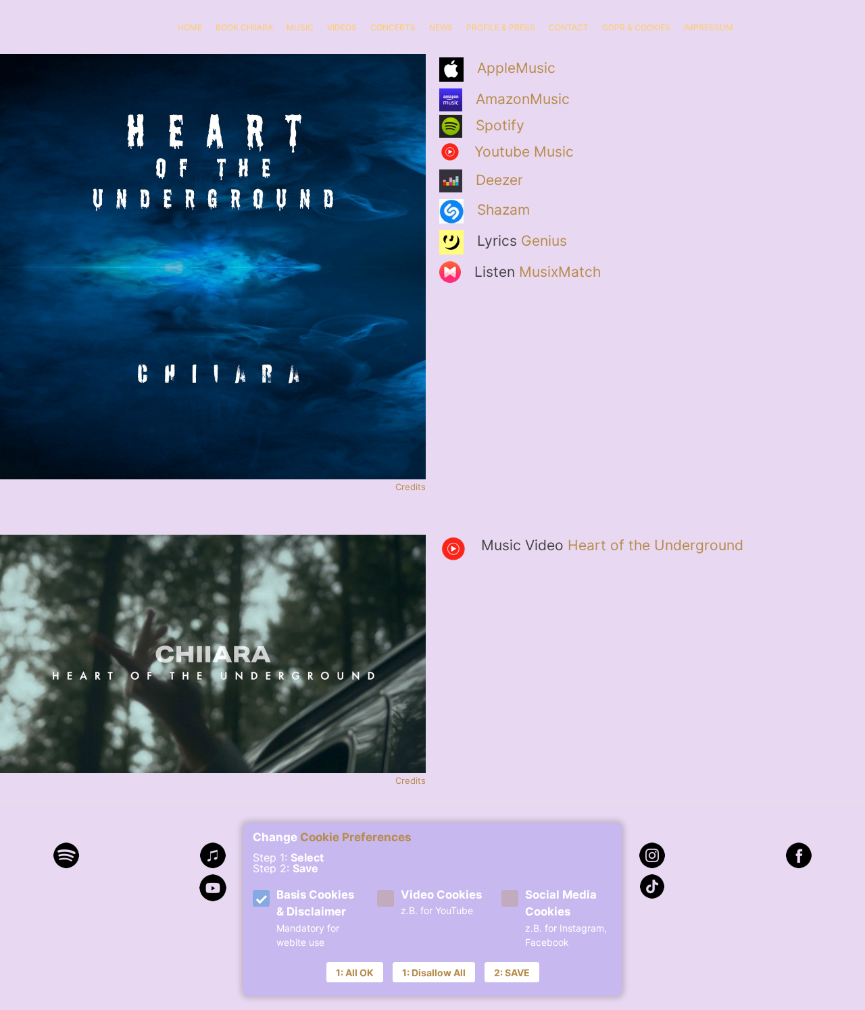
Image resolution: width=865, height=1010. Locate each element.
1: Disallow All (434, 972)
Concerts (393, 27)
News (441, 27)
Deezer (499, 179)
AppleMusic (516, 67)
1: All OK (355, 972)
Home (190, 27)
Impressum (708, 27)
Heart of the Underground (655, 545)
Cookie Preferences (356, 837)
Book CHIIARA (244, 27)
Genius (544, 240)
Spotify (500, 125)
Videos (342, 27)
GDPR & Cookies (636, 27)
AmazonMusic (523, 98)
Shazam (503, 209)
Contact (569, 27)
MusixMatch (560, 271)
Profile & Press (500, 27)
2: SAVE (512, 972)
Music (300, 27)
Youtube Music (524, 151)
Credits (410, 486)
